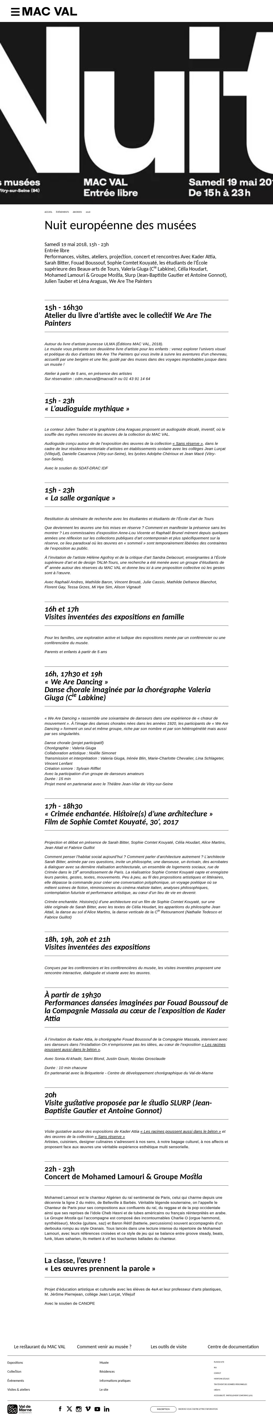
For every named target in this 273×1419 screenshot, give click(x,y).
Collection (14, 1372)
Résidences (107, 1372)
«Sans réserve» (188, 443)
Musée (104, 1363)
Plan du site (219, 1362)
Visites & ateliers (18, 1390)
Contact (217, 1373)
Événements (15, 1381)
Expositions (15, 1363)
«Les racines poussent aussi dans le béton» (180, 1131)
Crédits (217, 1390)
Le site (104, 1390)
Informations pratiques (115, 1381)
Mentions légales (221, 1379)
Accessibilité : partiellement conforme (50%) (233, 1396)
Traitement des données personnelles (230, 1384)
